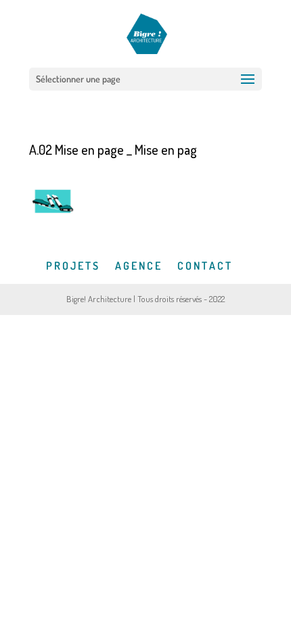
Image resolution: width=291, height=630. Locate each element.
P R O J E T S (72, 265)
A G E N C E (137, 265)
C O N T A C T (204, 265)
